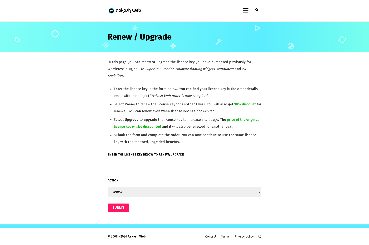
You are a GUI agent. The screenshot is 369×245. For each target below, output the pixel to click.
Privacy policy (244, 236)
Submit (118, 207)
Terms (225, 236)
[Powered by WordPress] (259, 236)
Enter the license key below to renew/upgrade (146, 154)
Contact (210, 236)
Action (113, 180)
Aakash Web (124, 10)
